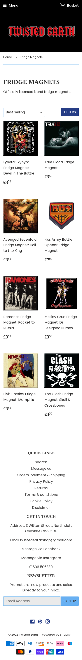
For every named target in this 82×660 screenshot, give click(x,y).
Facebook (52, 548)
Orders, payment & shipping (41, 475)
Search (41, 462)
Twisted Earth (28, 635)
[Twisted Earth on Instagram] (47, 622)
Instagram (52, 557)
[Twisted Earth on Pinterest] (40, 622)
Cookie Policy (41, 501)
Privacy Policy (41, 481)
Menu (13, 5)
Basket (72, 5)
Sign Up (69, 601)
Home (7, 57)
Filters (70, 112)
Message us (41, 468)
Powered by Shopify (56, 635)
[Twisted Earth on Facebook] (32, 622)
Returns (41, 488)
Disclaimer (41, 507)
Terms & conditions (41, 494)
